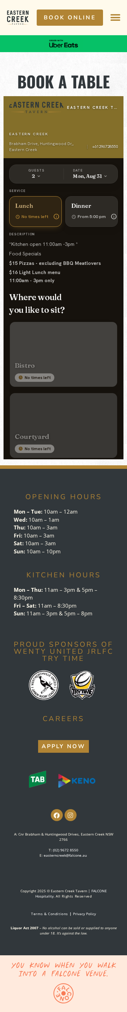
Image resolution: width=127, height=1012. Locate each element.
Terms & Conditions (52, 913)
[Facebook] (57, 815)
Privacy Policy (84, 913)
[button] (115, 18)
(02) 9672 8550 (65, 850)
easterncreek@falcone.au (65, 855)
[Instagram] (71, 815)
